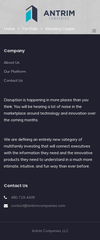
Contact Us (13, 80)
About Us (11, 62)
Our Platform (15, 71)
